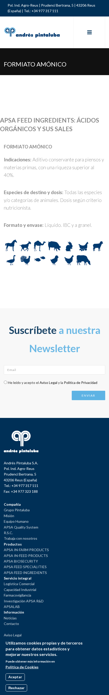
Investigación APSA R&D (24, 601)
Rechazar (16, 688)
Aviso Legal (48, 382)
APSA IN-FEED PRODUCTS (26, 555)
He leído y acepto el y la (52, 382)
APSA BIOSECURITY (21, 561)
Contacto (11, 623)
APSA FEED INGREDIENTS (25, 572)
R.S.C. (8, 533)
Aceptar (15, 677)
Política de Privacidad (80, 382)
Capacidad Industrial (20, 589)
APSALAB (12, 606)
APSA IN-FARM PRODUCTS (26, 550)
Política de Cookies (22, 667)
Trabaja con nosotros (20, 538)
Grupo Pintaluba (17, 510)
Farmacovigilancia (17, 595)
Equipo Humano (16, 521)
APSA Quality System (21, 527)
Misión (9, 516)
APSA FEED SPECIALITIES (25, 567)
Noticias (10, 618)
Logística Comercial (19, 584)
